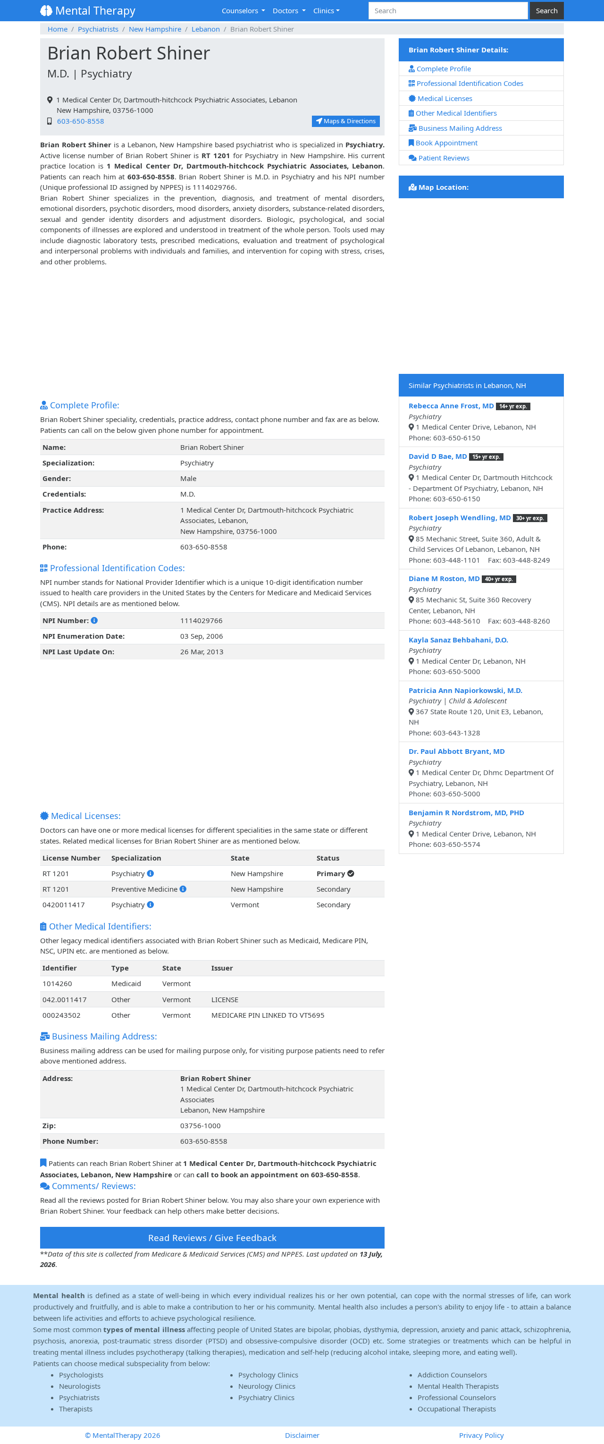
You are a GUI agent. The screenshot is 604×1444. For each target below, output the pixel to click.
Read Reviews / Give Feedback (212, 1237)
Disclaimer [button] (302, 1435)
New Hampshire (155, 29)
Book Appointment (446, 142)
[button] (94, 620)
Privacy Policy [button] (481, 1435)
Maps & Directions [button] (349, 121)
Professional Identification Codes (469, 83)
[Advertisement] (212, 333)
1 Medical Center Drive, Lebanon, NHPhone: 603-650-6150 (472, 421)
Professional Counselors (457, 1397)
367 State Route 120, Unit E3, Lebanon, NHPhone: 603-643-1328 (476, 711)
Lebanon (206, 29)
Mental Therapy (93, 10)
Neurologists (80, 1386)
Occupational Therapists (457, 1408)
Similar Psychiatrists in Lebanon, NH (467, 385)
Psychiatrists (98, 29)
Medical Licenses (444, 98)
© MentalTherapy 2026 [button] (122, 1435)
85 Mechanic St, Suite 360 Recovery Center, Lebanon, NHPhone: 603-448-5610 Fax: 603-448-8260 (479, 599)
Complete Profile (443, 68)
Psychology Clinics (268, 1374)
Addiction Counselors (452, 1374)
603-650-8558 (78, 121)
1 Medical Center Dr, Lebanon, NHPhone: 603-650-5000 (467, 655)
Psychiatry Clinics (266, 1397)
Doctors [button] (286, 10)
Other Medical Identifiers (455, 113)
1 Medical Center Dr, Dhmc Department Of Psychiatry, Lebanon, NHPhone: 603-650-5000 (481, 772)
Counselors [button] (241, 10)
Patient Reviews (443, 157)
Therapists (75, 1408)
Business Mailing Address (459, 128)
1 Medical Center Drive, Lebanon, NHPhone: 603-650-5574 (472, 828)
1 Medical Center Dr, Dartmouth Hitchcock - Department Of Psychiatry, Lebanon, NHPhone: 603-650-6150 (481, 477)
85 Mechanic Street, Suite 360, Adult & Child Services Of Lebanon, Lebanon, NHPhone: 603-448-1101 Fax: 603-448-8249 (479, 539)
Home (57, 29)
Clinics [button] (323, 10)
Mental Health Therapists (458, 1386)
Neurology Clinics (266, 1386)
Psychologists (81, 1374)
